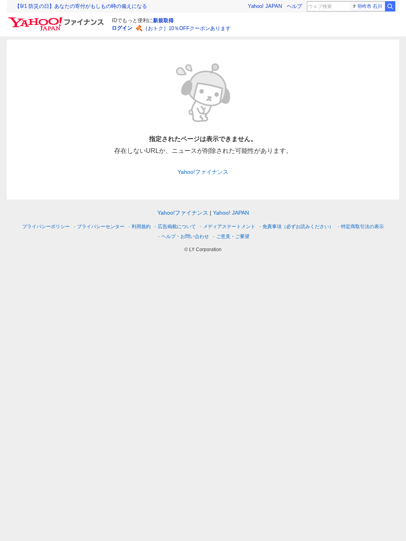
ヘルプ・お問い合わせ (185, 236)
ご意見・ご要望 (232, 236)
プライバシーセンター (100, 226)
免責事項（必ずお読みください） (298, 226)
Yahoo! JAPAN (265, 6)
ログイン (122, 28)
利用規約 (141, 226)
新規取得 (163, 20)
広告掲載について (177, 226)
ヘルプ (294, 6)
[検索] (390, 6)
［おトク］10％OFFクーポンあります (187, 28)
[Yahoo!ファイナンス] (57, 19)
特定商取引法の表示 (362, 226)
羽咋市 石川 (369, 6)
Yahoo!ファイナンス (203, 172)
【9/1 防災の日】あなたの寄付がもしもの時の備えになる (81, 6)
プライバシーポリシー (46, 226)
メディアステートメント (229, 226)
